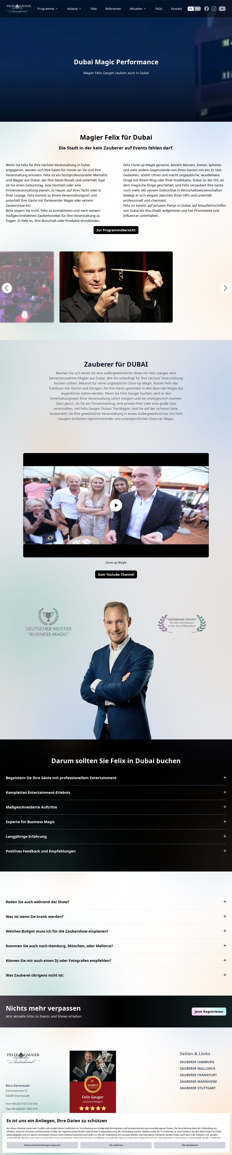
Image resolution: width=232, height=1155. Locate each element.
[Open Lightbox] (116, 287)
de (190, 8)
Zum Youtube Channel (116, 574)
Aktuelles (136, 9)
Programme (45, 9)
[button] (7, 288)
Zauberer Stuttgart (198, 1088)
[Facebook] (207, 9)
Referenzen (113, 9)
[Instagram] (214, 9)
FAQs (158, 9)
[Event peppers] (93, 1085)
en (197, 8)
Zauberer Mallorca (197, 1068)
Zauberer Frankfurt (198, 1075)
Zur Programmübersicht (116, 230)
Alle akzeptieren (190, 1145)
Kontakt (176, 9)
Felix (94, 9)
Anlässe (72, 9)
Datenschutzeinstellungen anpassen (42, 1145)
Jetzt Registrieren (209, 1011)
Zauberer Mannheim (198, 1081)
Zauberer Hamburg (197, 1062)
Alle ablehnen (116, 1145)
